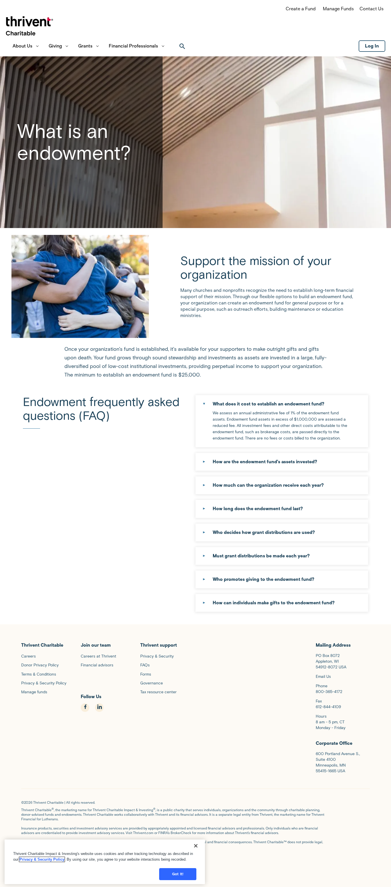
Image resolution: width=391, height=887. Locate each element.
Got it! (177, 874)
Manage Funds (338, 8)
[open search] (182, 46)
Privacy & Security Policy (41, 859)
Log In (372, 46)
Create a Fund (301, 8)
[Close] (195, 846)
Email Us (323, 676)
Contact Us (372, 8)
